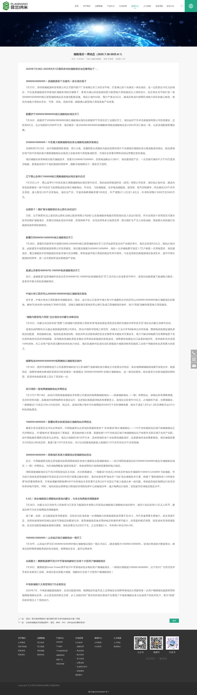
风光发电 (80, 651)
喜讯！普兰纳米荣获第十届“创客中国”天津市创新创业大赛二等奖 (53, 618)
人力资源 (147, 6)
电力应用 (80, 655)
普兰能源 (40, 646)
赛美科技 (40, 655)
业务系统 (159, 6)
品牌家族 (99, 6)
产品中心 (111, 6)
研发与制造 (22, 646)
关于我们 (87, 6)
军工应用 (80, 659)
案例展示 (78, 675)
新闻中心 (135, 6)
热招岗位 (117, 646)
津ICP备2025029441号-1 (98, 691)
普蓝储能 (40, 651)
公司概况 (21, 642)
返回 (174, 620)
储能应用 (80, 646)
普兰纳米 (40, 642)
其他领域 (80, 671)
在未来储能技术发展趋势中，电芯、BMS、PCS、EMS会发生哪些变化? (55, 622)
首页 (77, 6)
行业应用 (123, 6)
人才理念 (117, 642)
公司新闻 (97, 642)
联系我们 (21, 655)
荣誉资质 (21, 651)
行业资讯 (97, 646)
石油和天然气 (82, 667)
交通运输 (80, 663)
